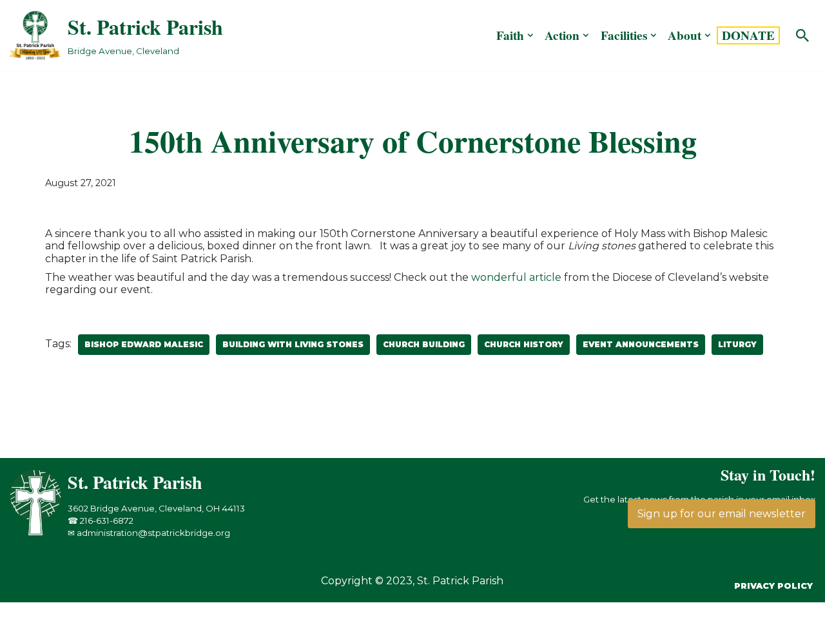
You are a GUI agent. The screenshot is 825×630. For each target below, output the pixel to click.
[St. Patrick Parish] (39, 532)
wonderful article (516, 277)
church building (424, 344)
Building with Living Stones (293, 344)
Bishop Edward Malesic (143, 344)
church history (523, 344)
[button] (530, 35)
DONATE (748, 35)
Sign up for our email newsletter (721, 514)
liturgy (737, 344)
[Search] (802, 35)
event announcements (641, 344)
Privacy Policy (773, 586)
